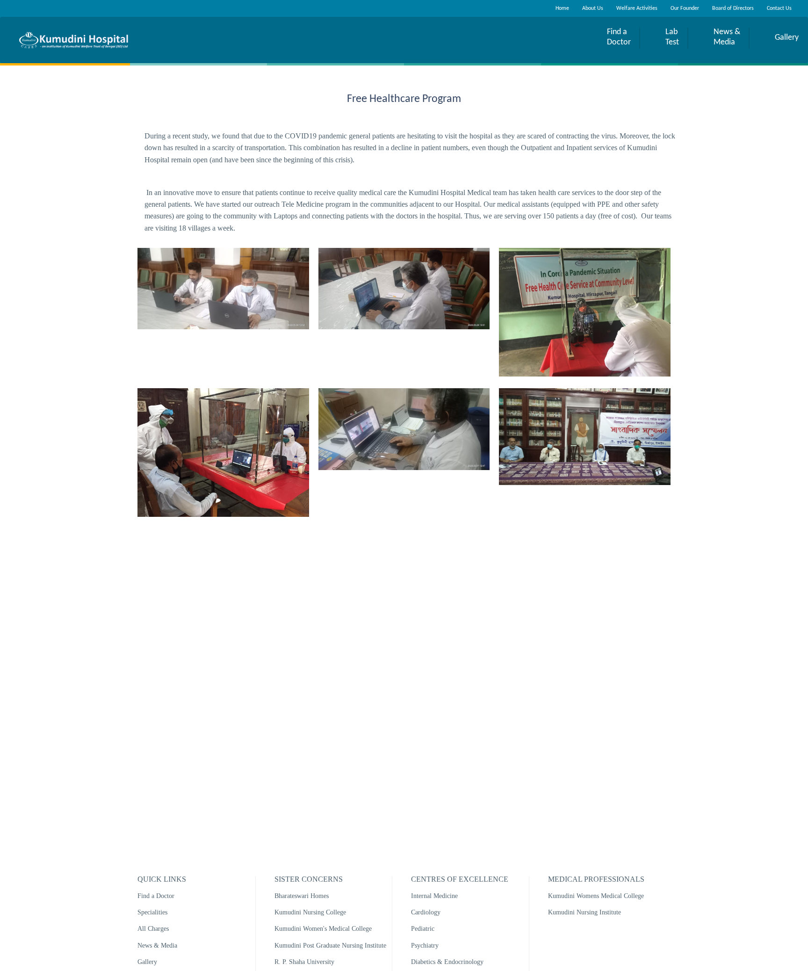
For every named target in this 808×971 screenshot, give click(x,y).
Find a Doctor (155, 895)
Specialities (152, 912)
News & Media (157, 945)
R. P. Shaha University (304, 961)
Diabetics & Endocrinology (447, 961)
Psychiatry (425, 945)
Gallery (147, 961)
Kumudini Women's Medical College (323, 928)
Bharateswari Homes (301, 895)
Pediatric (422, 928)
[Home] (73, 40)
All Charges (153, 928)
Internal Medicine (434, 895)
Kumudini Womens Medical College (596, 895)
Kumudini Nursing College (310, 912)
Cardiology (425, 912)
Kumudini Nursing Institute (584, 912)
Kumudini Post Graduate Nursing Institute (330, 945)
